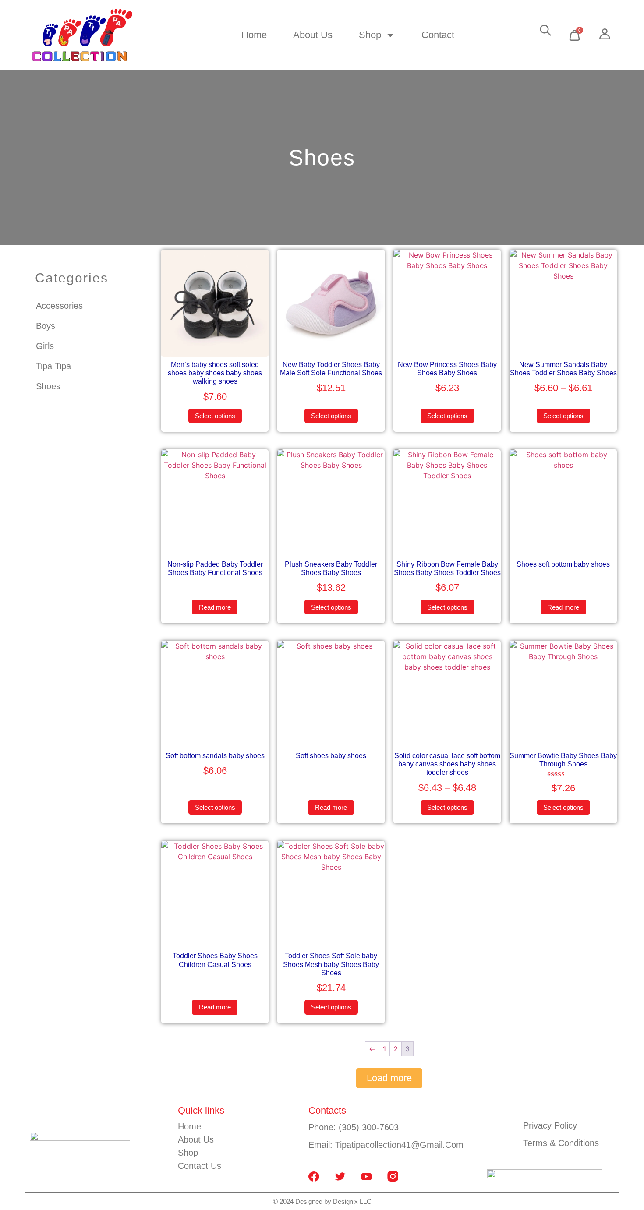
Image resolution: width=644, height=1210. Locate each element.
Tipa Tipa (53, 366)
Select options (215, 416)
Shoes (48, 386)
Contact (437, 34)
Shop (370, 34)
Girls (45, 346)
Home (254, 34)
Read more (215, 607)
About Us (313, 34)
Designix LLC (351, 1201)
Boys (45, 326)
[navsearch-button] (545, 32)
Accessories (59, 305)
